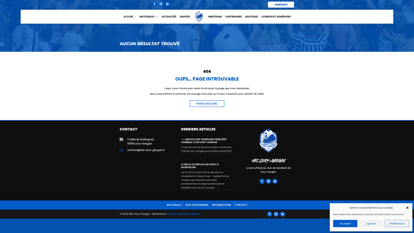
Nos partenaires (197, 204)
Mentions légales (189, 214)
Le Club (128, 16)
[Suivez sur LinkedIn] (167, 3)
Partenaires (233, 16)
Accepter (345, 223)
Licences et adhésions (276, 16)
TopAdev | (172, 214)
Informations (221, 204)
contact (281, 4)
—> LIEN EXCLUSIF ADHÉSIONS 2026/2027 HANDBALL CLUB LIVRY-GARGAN (204, 141)
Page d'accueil (207, 103)
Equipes (185, 16)
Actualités (169, 16)
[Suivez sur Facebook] (154, 3)
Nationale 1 (147, 16)
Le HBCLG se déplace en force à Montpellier (200, 166)
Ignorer (371, 223)
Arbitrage (215, 16)
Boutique (251, 16)
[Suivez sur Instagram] (160, 3)
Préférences (397, 223)
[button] (407, 207)
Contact (241, 204)
